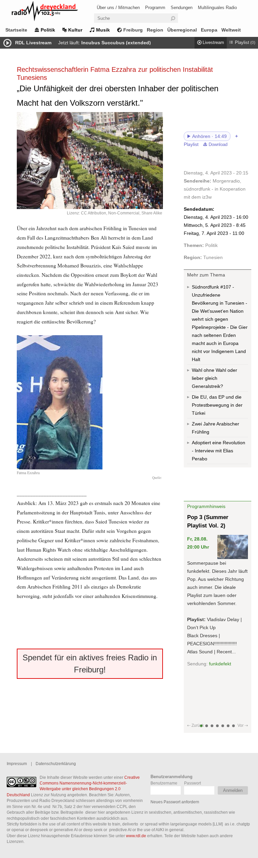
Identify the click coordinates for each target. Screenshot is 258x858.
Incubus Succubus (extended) (116, 42)
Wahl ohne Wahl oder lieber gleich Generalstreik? (214, 378)
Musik (103, 30)
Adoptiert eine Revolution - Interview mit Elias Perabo (218, 450)
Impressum (17, 763)
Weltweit (231, 30)
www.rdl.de (136, 836)
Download (218, 144)
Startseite (16, 30)
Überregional (182, 30)
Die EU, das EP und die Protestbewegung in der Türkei (217, 405)
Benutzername (163, 783)
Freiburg (133, 30)
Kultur (75, 30)
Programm (155, 7)
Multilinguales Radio (217, 7)
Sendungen (181, 7)
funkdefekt (220, 663)
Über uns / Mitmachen (118, 7)
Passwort (192, 783)
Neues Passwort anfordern (174, 802)
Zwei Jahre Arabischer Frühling (215, 428)
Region (155, 30)
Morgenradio (226, 181)
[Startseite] (54, 12)
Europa (209, 30)
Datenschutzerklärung (56, 763)
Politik (48, 30)
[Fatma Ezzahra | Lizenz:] (59, 467)
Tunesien (213, 257)
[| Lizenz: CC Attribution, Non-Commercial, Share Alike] (90, 160)
